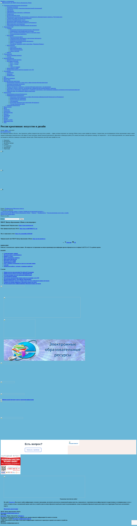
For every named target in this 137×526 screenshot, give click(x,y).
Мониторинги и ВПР (13, 68)
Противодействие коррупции (12, 81)
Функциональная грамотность (18, 34)
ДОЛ (5, 122)
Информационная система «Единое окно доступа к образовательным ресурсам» (26, 280)
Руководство (10, 14)
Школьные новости (18, 208)
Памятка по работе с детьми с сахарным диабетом (18, 266)
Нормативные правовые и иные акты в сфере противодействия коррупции (27, 82)
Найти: (2, 219)
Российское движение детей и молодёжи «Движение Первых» (27, 44)
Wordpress (21, 516)
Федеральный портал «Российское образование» (18, 279)
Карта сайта (7, 79)
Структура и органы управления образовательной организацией (24, 8)
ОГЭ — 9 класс (14, 64)
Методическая (11, 45)
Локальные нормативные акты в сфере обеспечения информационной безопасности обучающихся (37, 97)
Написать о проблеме (33, 450)
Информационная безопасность (15, 95)
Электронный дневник (10, 276)
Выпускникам (7, 107)
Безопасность (7, 92)
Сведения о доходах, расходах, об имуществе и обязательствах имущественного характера (31, 88)
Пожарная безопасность (13, 105)
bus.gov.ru (12, 502)
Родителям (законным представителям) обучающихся (24, 102)
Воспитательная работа (16, 37)
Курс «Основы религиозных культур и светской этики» (25, 32)
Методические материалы (14, 85)
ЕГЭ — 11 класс (14, 62)
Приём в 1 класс (8, 119)
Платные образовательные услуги (16, 19)
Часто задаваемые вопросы (14, 55)
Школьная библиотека (10, 259)
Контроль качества (9, 58)
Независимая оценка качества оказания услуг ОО (20, 69)
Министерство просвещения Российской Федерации (19, 272)
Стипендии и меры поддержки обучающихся (19, 18)
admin (6, 130)
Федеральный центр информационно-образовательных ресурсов (22, 283)
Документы (10, 9)
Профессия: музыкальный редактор (33, 211)
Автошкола (7, 115)
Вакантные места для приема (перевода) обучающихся (21, 22)
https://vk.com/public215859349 (23, 233)
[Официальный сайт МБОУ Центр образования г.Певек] (16, 2)
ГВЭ (11, 65)
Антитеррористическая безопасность (17, 94)
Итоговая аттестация (12, 61)
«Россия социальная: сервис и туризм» (12, 211)
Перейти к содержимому (7, 1)
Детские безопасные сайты (17, 104)
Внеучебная (10, 35)
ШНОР (9, 52)
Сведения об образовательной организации (15, 5)
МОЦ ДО (6, 116)
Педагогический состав (13, 15)
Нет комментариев (6, 131)
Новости (6, 114)
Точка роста (7, 111)
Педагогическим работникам (18, 99)
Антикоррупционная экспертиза (16, 84)
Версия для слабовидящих (8, 214)
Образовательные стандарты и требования (18, 12)
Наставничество (8, 112)
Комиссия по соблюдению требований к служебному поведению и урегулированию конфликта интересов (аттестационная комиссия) (43, 89)
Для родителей (8, 54)
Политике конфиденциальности (22, 518)
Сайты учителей (14, 51)
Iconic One (3, 516)
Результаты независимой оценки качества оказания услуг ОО (21, 278)
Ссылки (9, 57)
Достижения (7, 71)
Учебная (9, 28)
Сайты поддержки (15, 67)
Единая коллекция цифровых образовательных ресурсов (20, 282)
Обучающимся (14, 101)
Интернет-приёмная (9, 78)
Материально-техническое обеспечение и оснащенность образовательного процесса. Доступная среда (34, 17)
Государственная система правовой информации (18, 275)
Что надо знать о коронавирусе (13, 255)
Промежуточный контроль (14, 59)
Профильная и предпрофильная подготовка (22, 31)
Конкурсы (9, 74)
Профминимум (9, 208)
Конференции (11, 75)
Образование (10, 11)
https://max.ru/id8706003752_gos (28, 228)
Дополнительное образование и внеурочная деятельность (25, 38)
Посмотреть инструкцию (11, 509)
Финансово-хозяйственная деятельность (18, 21)
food (5, 77)
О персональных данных (11, 253)
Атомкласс (7, 109)
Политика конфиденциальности (10, 513)
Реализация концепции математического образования (24, 29)
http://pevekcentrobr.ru (38, 238)
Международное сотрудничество (16, 24)
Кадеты (6, 118)
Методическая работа (16, 48)
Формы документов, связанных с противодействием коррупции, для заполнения (29, 87)
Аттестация (13, 47)
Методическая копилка (16, 49)
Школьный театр (8, 121)
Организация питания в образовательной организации (22, 25)
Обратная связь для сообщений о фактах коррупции (21, 91)
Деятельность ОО (8, 27)
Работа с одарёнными (16, 42)
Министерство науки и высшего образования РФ (18, 273)
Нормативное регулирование (18, 98)
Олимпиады (10, 72)
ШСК (5, 108)
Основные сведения (12, 7)
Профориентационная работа (18, 39)
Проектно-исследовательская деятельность (21, 41)
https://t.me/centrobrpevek (26, 225)
